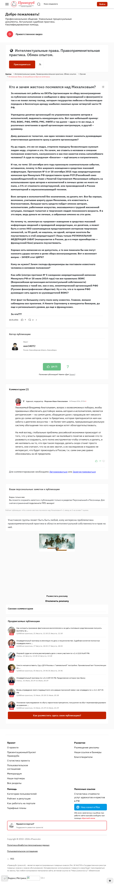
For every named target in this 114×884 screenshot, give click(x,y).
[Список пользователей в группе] (40, 64)
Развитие (79, 742)
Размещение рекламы (86, 747)
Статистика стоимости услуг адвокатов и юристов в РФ (89, 797)
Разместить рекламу (57, 596)
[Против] (103, 461)
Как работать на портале (21, 803)
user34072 (29, 345)
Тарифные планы (16, 808)
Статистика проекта (18, 760)
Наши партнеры (16, 778)
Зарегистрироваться (84, 471)
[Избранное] (103, 86)
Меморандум (14, 773)
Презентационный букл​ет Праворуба (21, 754)
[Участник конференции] (23, 401)
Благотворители (83, 756)
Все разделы (14, 783)
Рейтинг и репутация (19, 798)
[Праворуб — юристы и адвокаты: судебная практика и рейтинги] (23, 4)
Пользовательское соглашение (17, 767)
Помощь (12, 789)
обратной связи (88, 818)
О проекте (13, 747)
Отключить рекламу (57, 600)
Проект (11, 742)
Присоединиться (22, 64)
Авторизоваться (58, 471)
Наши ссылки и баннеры (88, 752)
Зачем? (72, 374)
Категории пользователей (22, 793)
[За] (96, 461)
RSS (12, 858)
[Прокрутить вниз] (110, 880)
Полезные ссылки (84, 789)
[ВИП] (18, 400)
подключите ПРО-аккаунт (41, 503)
